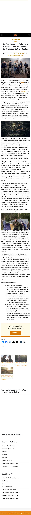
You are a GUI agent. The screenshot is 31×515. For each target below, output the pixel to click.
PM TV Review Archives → (12, 434)
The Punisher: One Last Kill (9, 489)
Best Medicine (6, 481)
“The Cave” (23, 91)
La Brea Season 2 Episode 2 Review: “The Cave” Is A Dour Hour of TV (7, 364)
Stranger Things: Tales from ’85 (10, 495)
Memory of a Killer (6, 486)
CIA (3, 483)
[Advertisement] (15, 16)
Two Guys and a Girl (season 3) (10, 466)
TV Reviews (15, 40)
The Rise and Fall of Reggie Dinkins (11, 492)
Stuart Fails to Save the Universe (10, 463)
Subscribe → (15, 332)
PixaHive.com (26, 513)
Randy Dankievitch (15, 55)
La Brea (22, 82)
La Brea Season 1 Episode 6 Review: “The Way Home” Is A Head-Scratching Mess (21, 364)
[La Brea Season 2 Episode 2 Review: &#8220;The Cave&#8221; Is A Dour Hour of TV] (7, 358)
